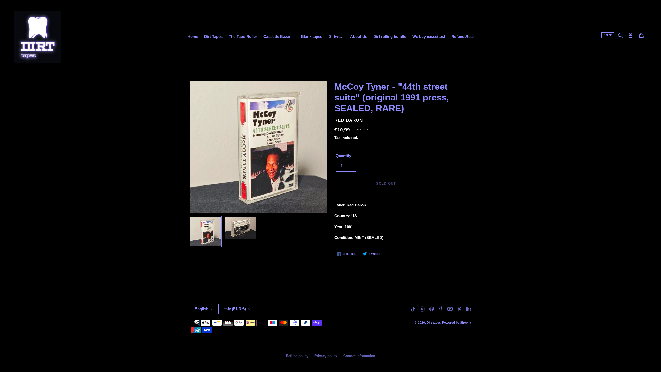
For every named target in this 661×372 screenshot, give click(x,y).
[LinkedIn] (468, 309)
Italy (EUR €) (234, 309)
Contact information (359, 356)
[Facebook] (440, 309)
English (201, 309)
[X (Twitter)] (459, 309)
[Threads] (431, 309)
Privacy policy (325, 356)
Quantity (343, 155)
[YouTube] (450, 309)
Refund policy (297, 356)
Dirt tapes (434, 322)
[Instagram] (422, 309)
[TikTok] (412, 309)
